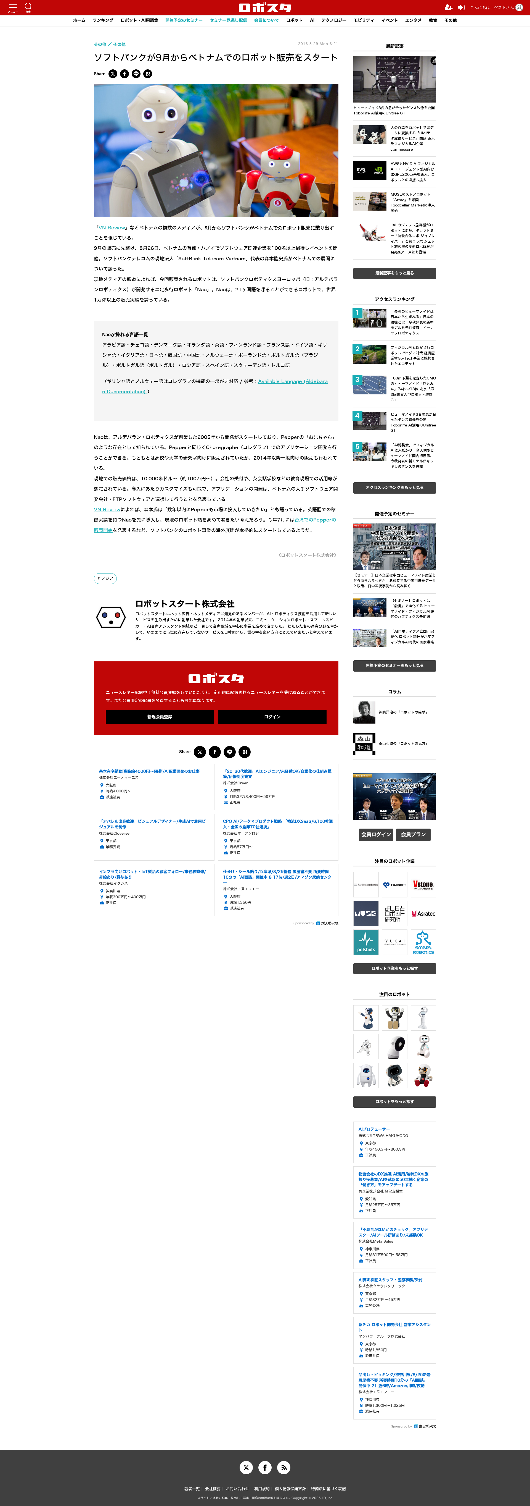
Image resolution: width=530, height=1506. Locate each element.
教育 (433, 20)
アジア (107, 578)
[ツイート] (112, 73)
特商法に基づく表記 (328, 1489)
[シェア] (124, 73)
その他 (450, 20)
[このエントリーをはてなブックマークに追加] (147, 73)
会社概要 (213, 1489)
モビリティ (364, 20)
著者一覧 (192, 1489)
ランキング (103, 20)
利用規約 (262, 1489)
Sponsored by (303, 923)
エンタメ (413, 20)
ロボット (294, 20)
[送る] (136, 73)
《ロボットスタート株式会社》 (307, 555)
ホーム (79, 20)
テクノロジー (334, 20)
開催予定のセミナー (184, 20)
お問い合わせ (237, 1489)
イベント (389, 20)
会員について (266, 20)
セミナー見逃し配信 (228, 20)
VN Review (112, 228)
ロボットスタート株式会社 (185, 604)
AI (312, 20)
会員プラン (413, 834)
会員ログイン (376, 834)
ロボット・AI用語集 (139, 20)
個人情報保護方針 (290, 1489)
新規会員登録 (159, 717)
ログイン (272, 717)
